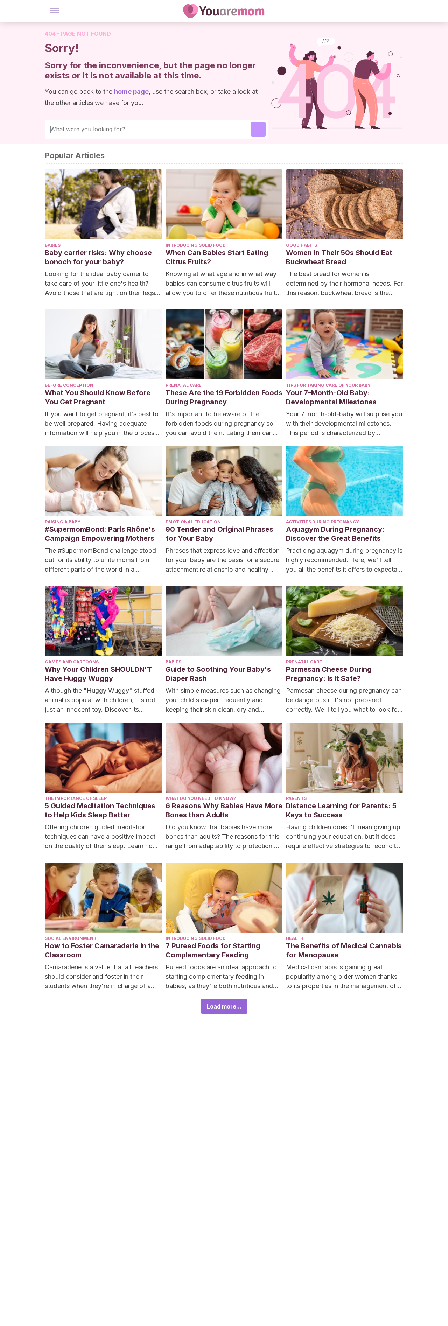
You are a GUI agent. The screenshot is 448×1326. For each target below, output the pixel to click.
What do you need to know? (201, 798)
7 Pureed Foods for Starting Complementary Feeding (213, 950)
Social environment (71, 938)
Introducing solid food (196, 245)
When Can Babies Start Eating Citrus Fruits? (217, 257)
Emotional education (193, 521)
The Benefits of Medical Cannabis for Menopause (344, 950)
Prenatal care (184, 385)
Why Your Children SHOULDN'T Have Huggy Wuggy (98, 674)
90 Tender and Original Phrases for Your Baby (219, 534)
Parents (296, 798)
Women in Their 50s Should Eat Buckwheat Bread (339, 257)
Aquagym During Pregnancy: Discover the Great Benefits (335, 534)
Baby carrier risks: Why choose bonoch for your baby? (98, 257)
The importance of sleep (76, 798)
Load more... (224, 1006)
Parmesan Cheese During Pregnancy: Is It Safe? (329, 674)
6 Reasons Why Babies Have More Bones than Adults (224, 810)
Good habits (301, 245)
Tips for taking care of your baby (328, 385)
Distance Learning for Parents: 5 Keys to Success (341, 810)
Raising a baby (62, 521)
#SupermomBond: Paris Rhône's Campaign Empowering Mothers (100, 534)
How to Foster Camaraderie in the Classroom (102, 950)
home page (131, 91)
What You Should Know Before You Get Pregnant (97, 397)
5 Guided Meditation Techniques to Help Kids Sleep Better (100, 810)
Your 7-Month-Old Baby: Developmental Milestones (331, 397)
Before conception (69, 385)
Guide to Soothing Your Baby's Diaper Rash (218, 674)
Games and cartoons (72, 661)
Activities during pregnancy (322, 521)
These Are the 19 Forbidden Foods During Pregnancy (224, 397)
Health (294, 938)
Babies (53, 245)
